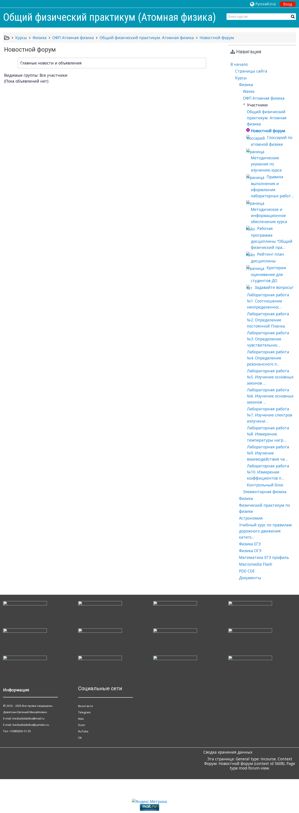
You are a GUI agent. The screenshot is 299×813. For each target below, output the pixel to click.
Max (81, 719)
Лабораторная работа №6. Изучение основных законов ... (270, 396)
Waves (249, 91)
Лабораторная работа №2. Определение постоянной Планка (268, 320)
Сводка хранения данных (227, 752)
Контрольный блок (265, 484)
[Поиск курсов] (292, 16)
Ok (80, 738)
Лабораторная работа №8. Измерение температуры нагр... (268, 434)
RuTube (83, 731)
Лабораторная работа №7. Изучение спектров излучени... (269, 415)
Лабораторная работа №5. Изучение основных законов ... (270, 377)
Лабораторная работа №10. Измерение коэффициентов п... (268, 472)
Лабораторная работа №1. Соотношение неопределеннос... (268, 301)
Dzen (81, 725)
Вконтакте (85, 706)
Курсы (241, 77)
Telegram (84, 712)
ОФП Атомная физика (264, 98)
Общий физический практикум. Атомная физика (267, 118)
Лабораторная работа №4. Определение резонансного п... (268, 358)
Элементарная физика (265, 491)
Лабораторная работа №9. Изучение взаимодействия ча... (268, 453)
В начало (239, 64)
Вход (287, 4)
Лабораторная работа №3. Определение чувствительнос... (268, 339)
